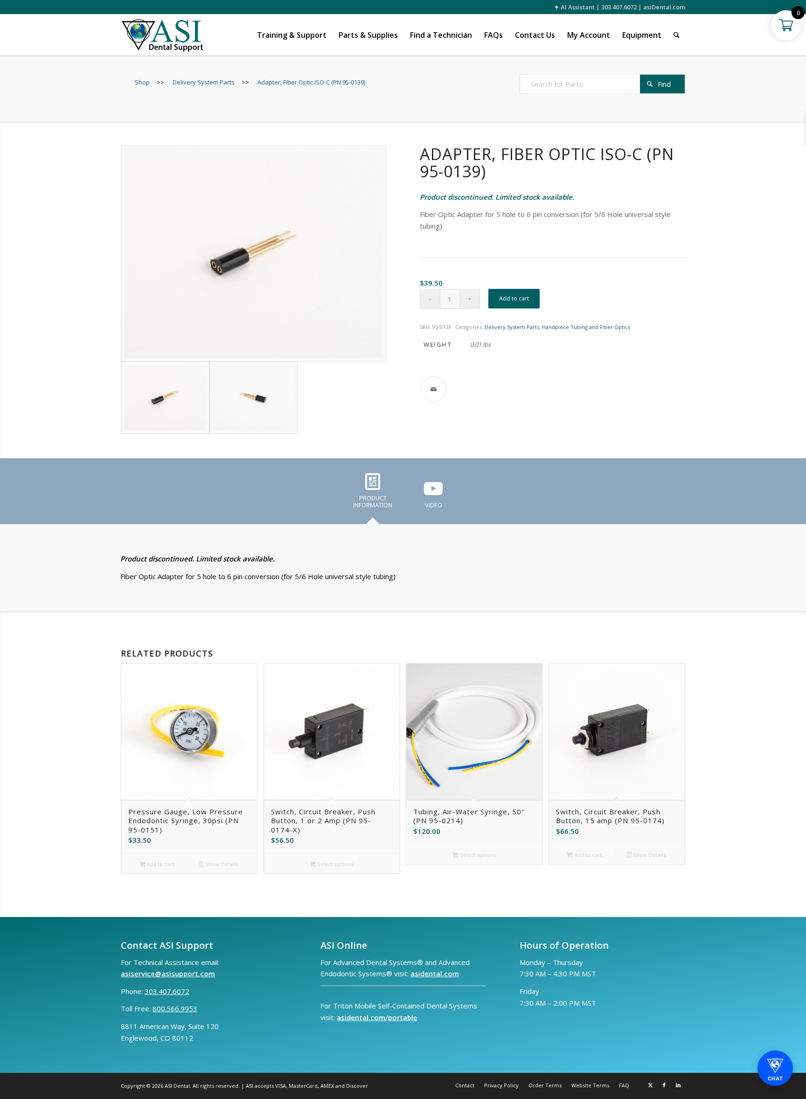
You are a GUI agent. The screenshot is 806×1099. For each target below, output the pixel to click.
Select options (335, 864)
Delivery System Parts (512, 326)
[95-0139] (253, 254)
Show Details (221, 864)
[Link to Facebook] (664, 1085)
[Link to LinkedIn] (678, 1085)
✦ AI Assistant (574, 7)
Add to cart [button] (159, 864)
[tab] (372, 494)
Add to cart (514, 298)
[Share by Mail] (433, 389)
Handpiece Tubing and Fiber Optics (586, 326)
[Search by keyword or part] (676, 35)
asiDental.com (664, 7)
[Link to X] (650, 1085)
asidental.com (434, 973)
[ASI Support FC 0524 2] (162, 35)
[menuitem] (292, 35)
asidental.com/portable (377, 1017)
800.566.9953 (175, 1008)
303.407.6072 (619, 7)
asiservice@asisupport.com (168, 973)
